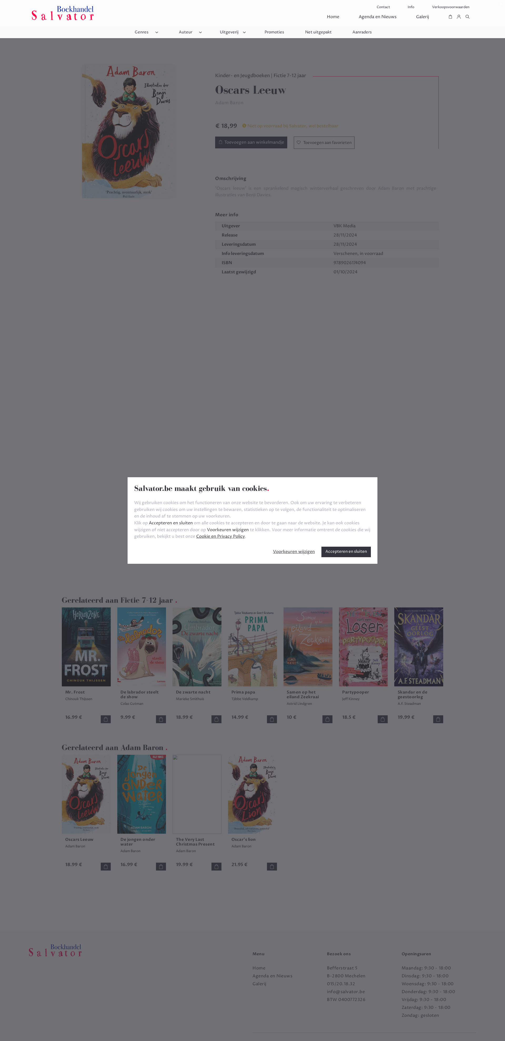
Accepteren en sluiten (346, 551)
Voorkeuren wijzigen (294, 552)
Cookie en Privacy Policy (220, 536)
